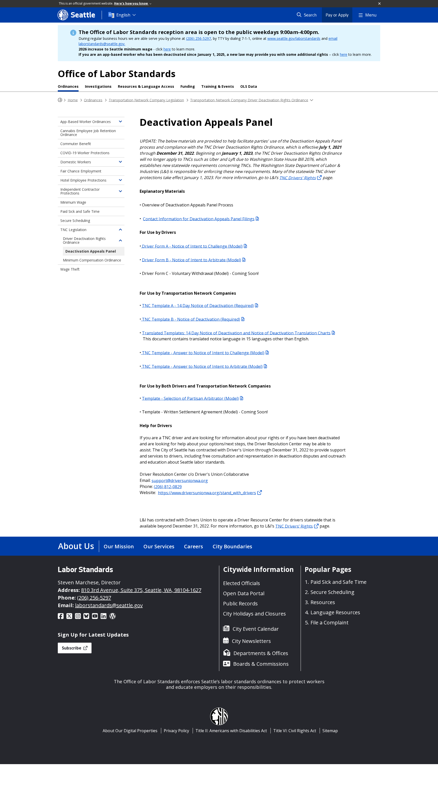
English (123, 15)
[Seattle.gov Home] (60, 100)
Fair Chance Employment (80, 171)
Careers (193, 546)
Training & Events (217, 86)
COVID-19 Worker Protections (85, 152)
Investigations (98, 86)
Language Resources (335, 612)
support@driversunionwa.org (180, 480)
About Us (76, 545)
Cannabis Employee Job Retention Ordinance (88, 132)
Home (73, 99)
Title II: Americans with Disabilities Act (231, 730)
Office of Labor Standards (116, 73)
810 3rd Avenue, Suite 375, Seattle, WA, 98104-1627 (141, 590)
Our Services (158, 546)
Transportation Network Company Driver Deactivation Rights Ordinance (249, 99)
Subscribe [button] (72, 648)
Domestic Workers (75, 162)
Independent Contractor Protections (80, 191)
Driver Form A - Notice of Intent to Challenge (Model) (192, 246)
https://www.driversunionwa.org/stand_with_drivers (207, 492)
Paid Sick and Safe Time (80, 211)
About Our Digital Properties (130, 730)
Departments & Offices (260, 653)
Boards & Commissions (261, 663)
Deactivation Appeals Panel (90, 251)
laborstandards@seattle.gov (109, 605)
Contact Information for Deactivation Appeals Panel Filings (198, 218)
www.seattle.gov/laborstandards (293, 38)
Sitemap (330, 730)
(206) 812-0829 (168, 486)
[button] (380, 4)
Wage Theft (70, 269)
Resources (323, 602)
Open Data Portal (243, 593)
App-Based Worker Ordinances (85, 121)
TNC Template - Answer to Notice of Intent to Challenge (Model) (202, 352)
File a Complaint (330, 622)
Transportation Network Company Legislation (146, 99)
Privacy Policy (176, 730)
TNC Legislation (73, 229)
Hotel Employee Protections (83, 180)
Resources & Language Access (146, 86)
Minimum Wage (73, 202)
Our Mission (119, 546)
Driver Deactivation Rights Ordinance (84, 240)
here (167, 49)
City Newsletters (251, 641)
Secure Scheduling (75, 220)
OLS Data (248, 86)
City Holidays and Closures (254, 613)
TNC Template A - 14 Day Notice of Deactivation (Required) (198, 305)
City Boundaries (232, 546)
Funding (187, 86)
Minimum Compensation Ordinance (92, 260)
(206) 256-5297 (198, 38)
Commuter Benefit (75, 143)
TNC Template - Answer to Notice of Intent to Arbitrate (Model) (202, 366)
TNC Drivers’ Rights (294, 526)
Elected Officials (241, 583)
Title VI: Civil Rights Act (294, 730)
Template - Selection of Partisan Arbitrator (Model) (190, 398)
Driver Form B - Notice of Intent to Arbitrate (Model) (191, 259)
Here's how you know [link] (131, 3)
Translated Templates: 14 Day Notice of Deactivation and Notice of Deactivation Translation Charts (236, 333)
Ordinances (68, 86)
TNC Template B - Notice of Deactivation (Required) (190, 319)
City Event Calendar (256, 628)
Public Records (240, 603)
